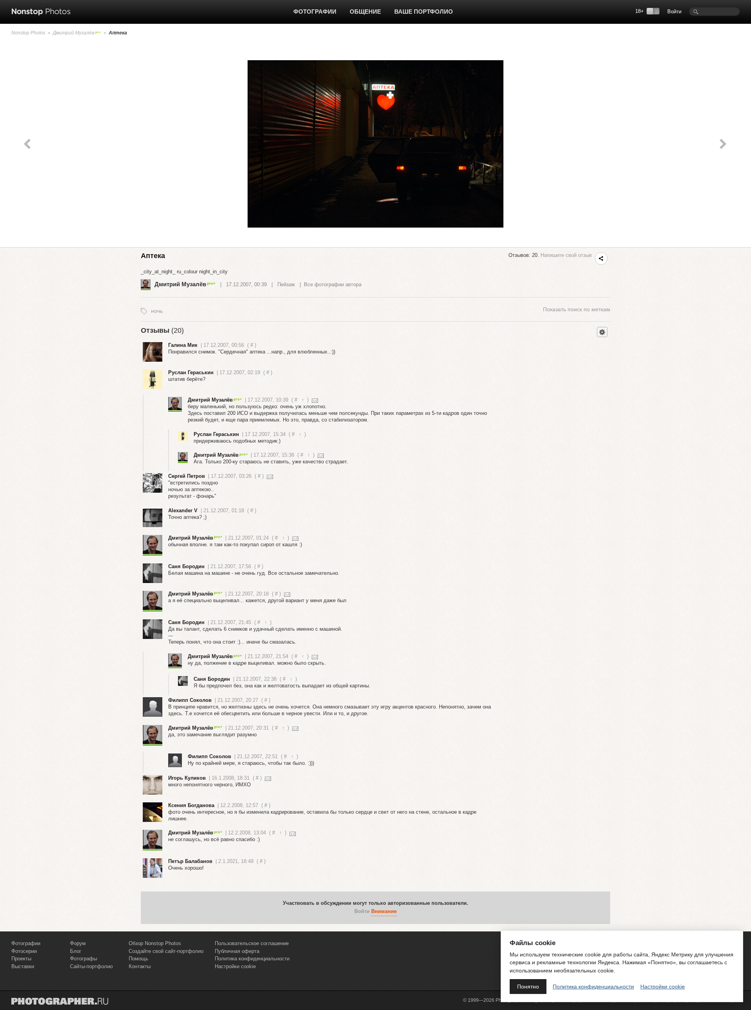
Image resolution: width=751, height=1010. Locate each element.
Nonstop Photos (28, 33)
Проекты (21, 959)
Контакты (140, 966)
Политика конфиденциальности (252, 959)
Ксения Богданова (191, 805)
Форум (78, 943)
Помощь (138, 959)
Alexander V (183, 510)
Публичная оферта (237, 951)
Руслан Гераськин (191, 372)
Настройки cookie (235, 966)
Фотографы (83, 959)
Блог (75, 951)
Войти (674, 11)
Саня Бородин (186, 566)
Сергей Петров (186, 476)
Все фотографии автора (332, 284)
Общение (365, 11)
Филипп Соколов (190, 700)
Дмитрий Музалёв (73, 33)
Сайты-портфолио (91, 966)
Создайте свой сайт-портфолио (166, 951)
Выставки (22, 966)
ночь (157, 311)
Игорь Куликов (187, 778)
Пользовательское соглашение (252, 943)
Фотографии (314, 11)
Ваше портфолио (423, 11)
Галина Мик (183, 345)
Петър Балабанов (190, 861)
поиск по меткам (576, 309)
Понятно (528, 986)
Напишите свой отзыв (566, 255)
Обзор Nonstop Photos (155, 943)
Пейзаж (286, 284)
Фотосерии (24, 951)
